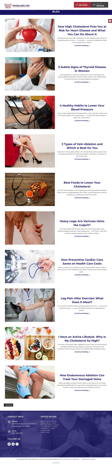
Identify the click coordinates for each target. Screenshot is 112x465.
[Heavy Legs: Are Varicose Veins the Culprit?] (30, 228)
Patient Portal (93, 10)
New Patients (56, 10)
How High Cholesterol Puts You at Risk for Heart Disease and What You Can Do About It (82, 30)
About (45, 10)
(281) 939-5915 (17, 433)
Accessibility (75, 459)
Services (81, 10)
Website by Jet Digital (88, 459)
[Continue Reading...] (82, 45)
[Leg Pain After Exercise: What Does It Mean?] (30, 305)
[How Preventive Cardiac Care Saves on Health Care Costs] (30, 267)
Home (38, 10)
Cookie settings (56, 462)
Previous (8, 405)
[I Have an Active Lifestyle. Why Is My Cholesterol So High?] (30, 344)
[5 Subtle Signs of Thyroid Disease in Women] (30, 74)
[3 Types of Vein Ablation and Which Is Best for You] (30, 151)
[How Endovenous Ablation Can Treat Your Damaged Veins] (30, 382)
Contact (104, 10)
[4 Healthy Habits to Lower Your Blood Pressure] (30, 113)
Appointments (70, 10)
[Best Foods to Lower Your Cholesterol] (30, 190)
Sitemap (67, 459)
